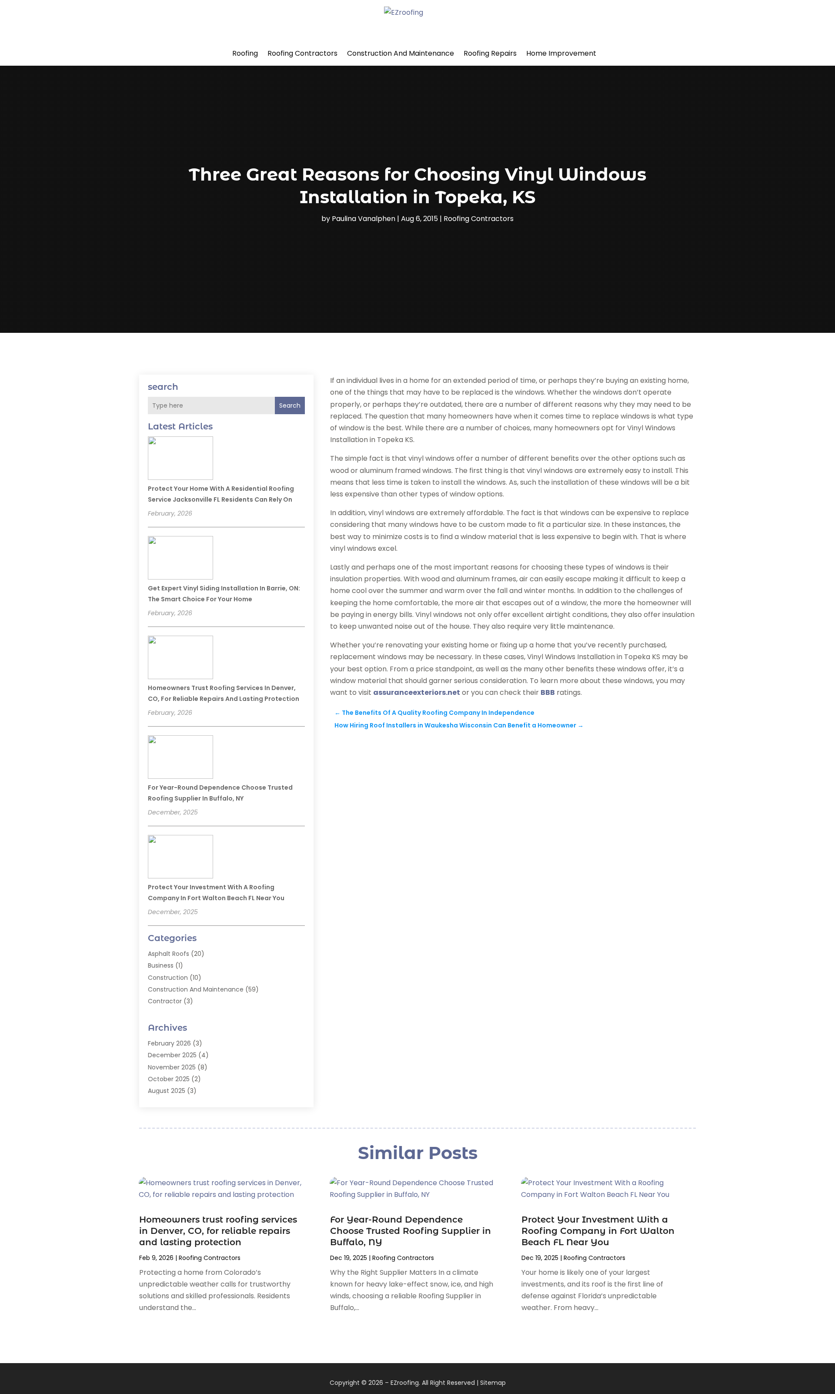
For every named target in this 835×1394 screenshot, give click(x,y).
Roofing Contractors (302, 53)
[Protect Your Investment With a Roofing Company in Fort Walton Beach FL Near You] (180, 858)
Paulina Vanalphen (363, 219)
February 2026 (169, 1043)
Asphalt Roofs (168, 953)
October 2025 (169, 1079)
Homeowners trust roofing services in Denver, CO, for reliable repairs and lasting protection (218, 1230)
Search (290, 405)
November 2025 (172, 1067)
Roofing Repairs (490, 53)
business (161, 965)
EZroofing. (405, 1382)
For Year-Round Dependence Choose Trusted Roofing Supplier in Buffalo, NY (410, 1230)
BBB (548, 692)
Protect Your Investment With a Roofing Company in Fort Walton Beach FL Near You (598, 1230)
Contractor (165, 1001)
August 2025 (166, 1090)
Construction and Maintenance (400, 53)
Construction (168, 977)
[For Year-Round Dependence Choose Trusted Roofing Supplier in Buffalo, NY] (180, 758)
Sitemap (493, 1382)
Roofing (245, 53)
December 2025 (172, 1055)
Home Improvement (561, 53)
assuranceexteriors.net (416, 692)
